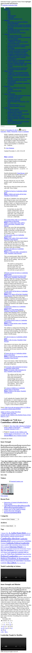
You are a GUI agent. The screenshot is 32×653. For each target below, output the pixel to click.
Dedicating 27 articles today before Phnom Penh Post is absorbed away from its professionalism (19, 80)
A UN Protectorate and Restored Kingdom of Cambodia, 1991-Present (19, 96)
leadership (14, 552)
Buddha (2, 534)
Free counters (4, 496)
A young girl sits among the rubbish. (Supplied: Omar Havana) (16, 357)
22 (3, 628)
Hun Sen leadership (19, 550)
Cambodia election (10, 538)
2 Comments (25, 131)
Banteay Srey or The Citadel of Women (14, 509)
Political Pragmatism (7, 560)
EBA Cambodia (5, 547)
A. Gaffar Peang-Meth (17, 533)
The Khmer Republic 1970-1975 (16, 106)
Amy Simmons (10, 148)
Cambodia (7, 34)
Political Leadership (9, 556)
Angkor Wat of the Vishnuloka (12, 511)
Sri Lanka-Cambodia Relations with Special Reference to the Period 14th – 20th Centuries (19, 65)
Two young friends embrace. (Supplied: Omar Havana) (14, 310)
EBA (28, 545)
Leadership (7, 107)
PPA (14, 560)
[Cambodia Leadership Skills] (9, 5)
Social (20, 131)
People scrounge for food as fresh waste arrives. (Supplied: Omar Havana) (15, 276)
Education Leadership (13, 109)
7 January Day (4, 533)
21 (1, 628)
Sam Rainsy (20, 560)
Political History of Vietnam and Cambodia (19, 60)
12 (10, 624)
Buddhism (7, 20)
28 (1, 630)
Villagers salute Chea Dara (9, 413)
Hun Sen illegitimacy (8, 550)
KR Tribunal (11, 48)
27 (12, 628)
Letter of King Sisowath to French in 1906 (19, 49)
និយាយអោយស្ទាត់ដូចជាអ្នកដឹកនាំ (12, 512)
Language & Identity (9, 94)
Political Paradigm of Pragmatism (15, 558)
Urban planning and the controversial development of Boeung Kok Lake (17, 68)
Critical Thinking (8, 71)
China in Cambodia (4, 545)
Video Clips (11, 17)
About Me (7, 9)
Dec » (6, 632)
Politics (9, 131)
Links (9, 12)
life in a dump (11, 412)
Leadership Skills (22, 552)
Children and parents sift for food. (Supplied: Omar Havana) (15, 194)
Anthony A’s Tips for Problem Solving (18, 72)
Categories (3, 519)
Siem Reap (18, 412)
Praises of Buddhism (13, 23)
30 (5, 630)
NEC (5, 554)
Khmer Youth (7, 552)
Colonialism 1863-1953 (14, 98)
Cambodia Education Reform (16, 536)
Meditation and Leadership (15, 112)
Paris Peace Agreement (14, 554)
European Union (16, 548)
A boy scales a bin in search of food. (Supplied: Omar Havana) (16, 238)
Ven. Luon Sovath (21, 562)
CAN (9, 11)
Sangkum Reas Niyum (14, 104)
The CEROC (12, 563)
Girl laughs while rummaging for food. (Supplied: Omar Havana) (15, 370)
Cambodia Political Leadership (17, 543)
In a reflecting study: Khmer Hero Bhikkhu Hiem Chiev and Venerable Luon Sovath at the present (19, 26)
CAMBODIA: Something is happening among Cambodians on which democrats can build (18, 75)
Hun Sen (29, 548)
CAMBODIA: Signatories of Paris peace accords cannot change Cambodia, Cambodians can (19, 57)
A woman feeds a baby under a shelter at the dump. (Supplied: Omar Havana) (14, 224)
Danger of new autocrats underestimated (18, 45)
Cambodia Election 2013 (14, 40)
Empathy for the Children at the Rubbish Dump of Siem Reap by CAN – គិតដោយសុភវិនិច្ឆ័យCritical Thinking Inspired (16, 433)
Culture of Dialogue (22, 545)
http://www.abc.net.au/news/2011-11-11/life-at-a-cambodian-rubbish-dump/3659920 (15, 408)
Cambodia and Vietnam (19, 534)
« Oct (2, 632)
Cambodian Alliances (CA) (15, 19)
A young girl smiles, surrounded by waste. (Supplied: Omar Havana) (15, 252)
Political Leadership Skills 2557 (16, 117)
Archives (3, 526)
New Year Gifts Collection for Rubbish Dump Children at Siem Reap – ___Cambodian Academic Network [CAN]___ (17, 427)
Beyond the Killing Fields (14, 35)
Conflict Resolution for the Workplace (18, 111)
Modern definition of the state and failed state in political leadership (18, 114)
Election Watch (16, 547)
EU (23, 547)
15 (3, 626)
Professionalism (12, 15)
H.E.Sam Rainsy (23, 548)
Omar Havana (21, 173)
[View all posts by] (20, 130)
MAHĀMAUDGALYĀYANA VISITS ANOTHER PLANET (18, 30)
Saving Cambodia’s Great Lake (16, 61)
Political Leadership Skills (24, 556)
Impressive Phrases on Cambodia (16, 46)
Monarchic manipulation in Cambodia (18, 51)
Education (3, 131)
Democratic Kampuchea (14, 100)
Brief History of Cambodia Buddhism (18, 22)
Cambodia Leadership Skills (17, 541)
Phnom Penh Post (26, 554)
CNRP (10, 545)
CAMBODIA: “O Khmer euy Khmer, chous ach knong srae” (18, 42)
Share (9, 14)
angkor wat (4, 412)
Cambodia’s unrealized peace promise (18, 54)
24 (6, 628)
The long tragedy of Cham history (17, 32)
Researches (7, 86)
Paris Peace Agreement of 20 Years (17, 52)
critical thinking (15, 545)
